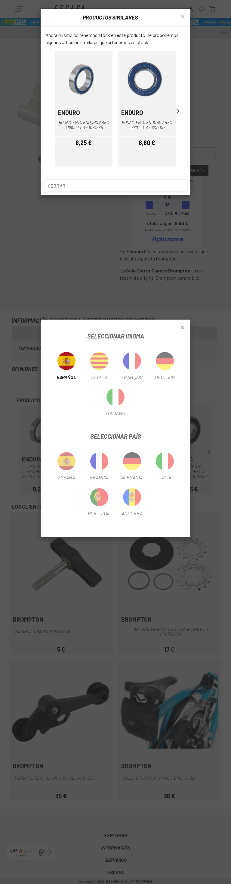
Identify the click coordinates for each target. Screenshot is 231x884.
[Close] (183, 328)
